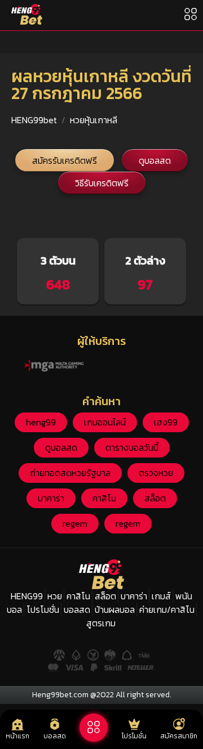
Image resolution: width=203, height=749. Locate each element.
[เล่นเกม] (94, 728)
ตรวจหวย (156, 472)
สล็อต (155, 498)
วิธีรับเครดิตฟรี (102, 183)
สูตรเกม (101, 623)
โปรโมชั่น (43, 609)
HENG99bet (34, 120)
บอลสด (77, 609)
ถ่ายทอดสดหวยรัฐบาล (70, 472)
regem (75, 523)
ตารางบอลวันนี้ (131, 447)
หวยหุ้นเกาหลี (93, 120)
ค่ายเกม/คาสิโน (167, 609)
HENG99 (27, 596)
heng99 (41, 422)
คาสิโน (104, 498)
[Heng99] (26, 14)
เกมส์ (161, 596)
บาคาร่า (51, 498)
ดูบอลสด (155, 160)
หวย (54, 596)
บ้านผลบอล (115, 609)
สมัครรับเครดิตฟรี (64, 160)
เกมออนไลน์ (105, 422)
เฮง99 (166, 422)
